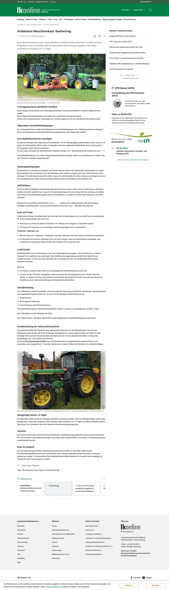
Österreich (21, 526)
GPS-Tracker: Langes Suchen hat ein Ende (126, 58)
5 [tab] (64, 498)
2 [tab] (56, 498)
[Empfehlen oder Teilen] (104, 36)
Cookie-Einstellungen (129, 556)
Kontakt (133, 551)
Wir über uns (21, 2)
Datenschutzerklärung (129, 553)
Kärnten (20, 534)
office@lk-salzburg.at (133, 546)
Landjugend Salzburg (93, 534)
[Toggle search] (150, 10)
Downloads (56, 558)
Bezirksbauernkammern (60, 530)
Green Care (89, 530)
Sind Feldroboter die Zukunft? (121, 69)
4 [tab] (61, 498)
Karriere (31, 2)
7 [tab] (69, 498)
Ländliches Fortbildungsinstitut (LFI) (98, 546)
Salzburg (20, 546)
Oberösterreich (22, 542)
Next (104, 478)
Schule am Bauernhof (93, 550)
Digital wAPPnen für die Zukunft (122, 36)
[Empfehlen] (99, 36)
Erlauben (155, 585)
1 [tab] (53, 498)
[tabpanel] (31, 489)
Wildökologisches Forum (60, 554)
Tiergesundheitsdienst (93, 554)
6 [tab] (67, 498)
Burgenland (21, 530)
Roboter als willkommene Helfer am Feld (125, 47)
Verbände (55, 546)
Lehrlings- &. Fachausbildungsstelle (98, 538)
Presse (53, 2)
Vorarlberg (21, 558)
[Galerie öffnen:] (61, 77)
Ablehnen (129, 585)
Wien (19, 562)
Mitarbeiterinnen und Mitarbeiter (63, 534)
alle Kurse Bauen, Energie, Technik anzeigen (133, 160)
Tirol (18, 554)
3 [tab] (58, 498)
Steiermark (21, 550)
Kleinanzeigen (57, 550)
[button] (127, 10)
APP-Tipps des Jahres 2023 (120, 42)
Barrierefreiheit (144, 553)
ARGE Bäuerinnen (91, 526)
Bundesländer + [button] (146, 2)
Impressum (125, 551)
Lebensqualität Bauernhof (94, 542)
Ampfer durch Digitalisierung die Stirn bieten (127, 53)
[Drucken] (94, 36)
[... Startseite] (38, 10)
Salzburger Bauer (42, 2)
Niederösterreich (23, 538)
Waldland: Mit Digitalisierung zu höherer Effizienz (129, 64)
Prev (100, 478)
